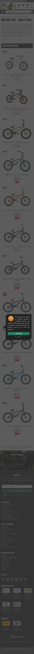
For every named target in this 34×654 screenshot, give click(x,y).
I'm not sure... (18, 337)
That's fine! (18, 333)
